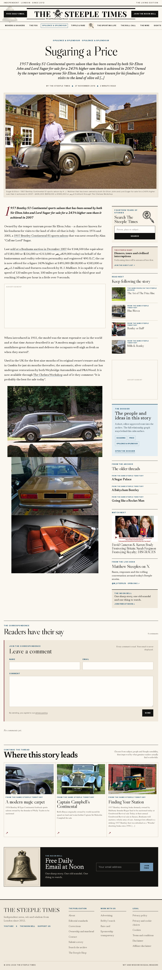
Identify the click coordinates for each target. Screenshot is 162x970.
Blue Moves (133, 310)
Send (148, 713)
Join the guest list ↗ (124, 265)
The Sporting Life (106, 25)
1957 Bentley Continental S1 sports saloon (41, 235)
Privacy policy (140, 915)
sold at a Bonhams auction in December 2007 (38, 249)
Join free (146, 867)
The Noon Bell (27, 926)
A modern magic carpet (25, 802)
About (72, 915)
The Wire (145, 25)
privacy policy (41, 713)
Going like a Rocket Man (128, 500)
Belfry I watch (108, 921)
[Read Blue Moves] (118, 311)
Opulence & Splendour (54, 25)
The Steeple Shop (78, 953)
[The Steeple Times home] (81, 14)
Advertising (106, 915)
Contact (73, 937)
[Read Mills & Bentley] (118, 347)
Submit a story (76, 942)
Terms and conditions (143, 935)
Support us (44, 926)
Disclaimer (138, 941)
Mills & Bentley (135, 346)
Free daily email (15, 14)
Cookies (137, 930)
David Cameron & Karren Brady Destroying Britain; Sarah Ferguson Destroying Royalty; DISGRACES (134, 548)
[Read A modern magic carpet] (29, 779)
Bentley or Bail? (135, 328)
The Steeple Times (60, 86)
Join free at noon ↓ (124, 604)
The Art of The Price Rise (141, 293)
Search (135, 236)
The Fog (33, 25)
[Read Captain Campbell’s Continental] (81, 779)
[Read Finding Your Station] (132, 779)
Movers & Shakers (15, 25)
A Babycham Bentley (125, 490)
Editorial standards (78, 921)
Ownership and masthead (81, 931)
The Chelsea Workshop (48, 375)
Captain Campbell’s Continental (73, 804)
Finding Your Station (126, 802)
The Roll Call (128, 25)
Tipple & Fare (78, 25)
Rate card (105, 926)
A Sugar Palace (121, 479)
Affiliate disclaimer (142, 946)
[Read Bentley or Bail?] (118, 329)
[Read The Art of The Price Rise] (118, 294)
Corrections (75, 926)
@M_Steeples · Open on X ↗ (126, 583)
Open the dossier (125, 451)
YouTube (8, 926)
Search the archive (78, 947)
